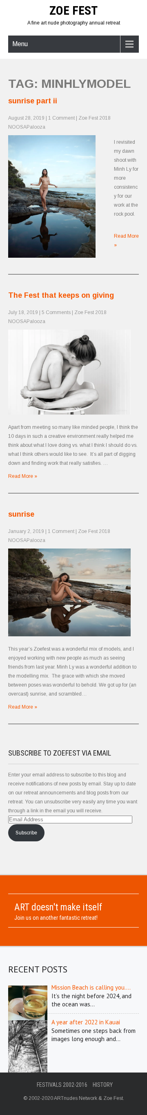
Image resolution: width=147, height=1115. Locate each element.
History (103, 1085)
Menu (20, 43)
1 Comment (61, 118)
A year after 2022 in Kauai (85, 1022)
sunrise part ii (32, 101)
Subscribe (26, 833)
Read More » (22, 476)
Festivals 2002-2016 (62, 1085)
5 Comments (56, 312)
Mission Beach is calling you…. (91, 987)
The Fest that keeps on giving (61, 295)
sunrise (21, 514)
